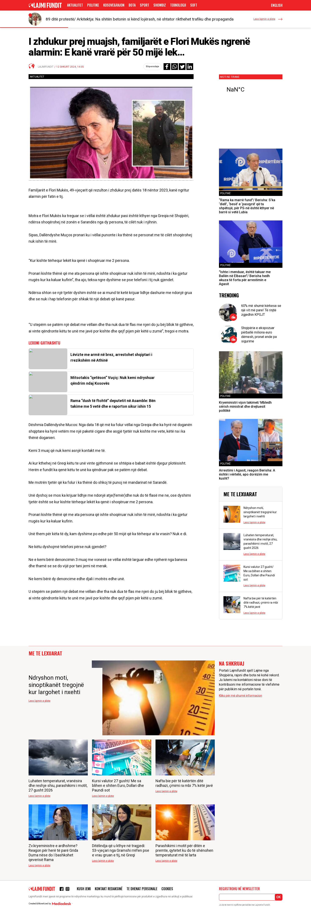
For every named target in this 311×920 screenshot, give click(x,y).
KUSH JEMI (84, 888)
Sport (144, 5)
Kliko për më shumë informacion (240, 695)
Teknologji (178, 5)
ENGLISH (276, 5)
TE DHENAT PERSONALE (142, 888)
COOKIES (167, 888)
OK (278, 897)
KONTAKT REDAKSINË (108, 888)
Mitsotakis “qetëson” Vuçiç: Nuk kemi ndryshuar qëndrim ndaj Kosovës (112, 380)
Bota (132, 5)
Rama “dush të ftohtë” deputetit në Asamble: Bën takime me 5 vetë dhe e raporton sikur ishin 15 (113, 403)
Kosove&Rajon (113, 5)
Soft (193, 5)
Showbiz (159, 5)
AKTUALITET (75, 5)
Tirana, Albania (250, 89)
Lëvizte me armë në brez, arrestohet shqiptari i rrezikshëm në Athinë (111, 357)
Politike (93, 5)
